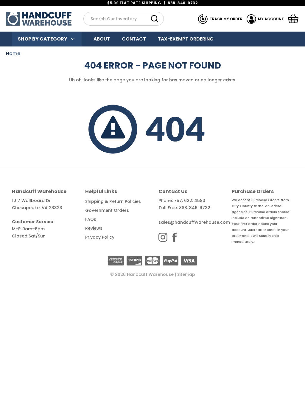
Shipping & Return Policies (113, 201)
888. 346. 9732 (182, 2)
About (102, 38)
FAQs (90, 219)
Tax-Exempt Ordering (186, 38)
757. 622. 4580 (189, 201)
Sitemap (186, 274)
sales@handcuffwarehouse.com (194, 222)
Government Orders (107, 210)
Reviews (93, 228)
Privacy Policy (99, 237)
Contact (134, 38)
